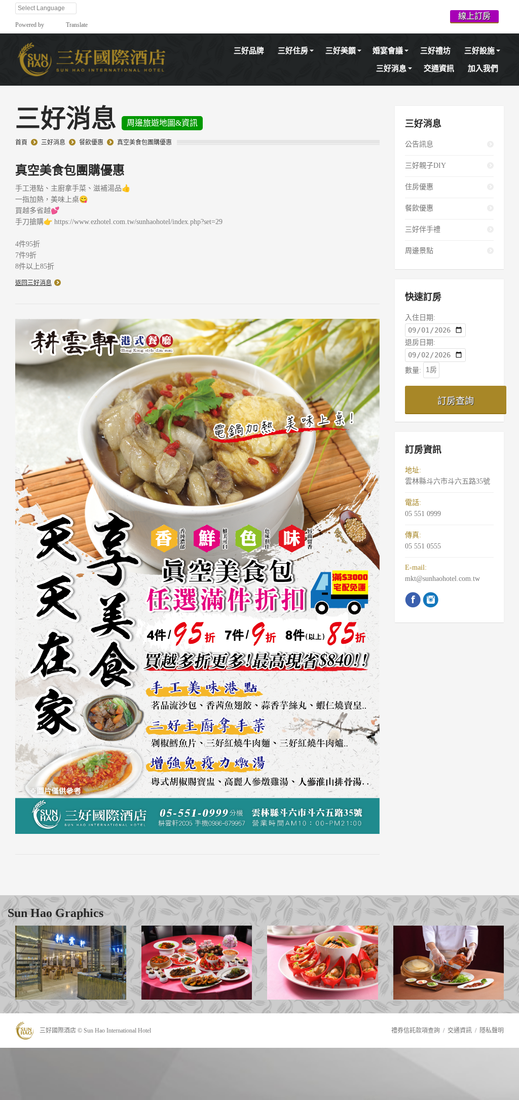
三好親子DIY (425, 165)
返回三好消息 (33, 282)
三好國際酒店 (58, 1030)
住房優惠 (419, 187)
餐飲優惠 (91, 142)
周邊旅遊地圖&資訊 (162, 123)
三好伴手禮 (422, 229)
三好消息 (53, 142)
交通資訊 (460, 1030)
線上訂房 (474, 16)
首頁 (21, 142)
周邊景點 (419, 250)
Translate (77, 24)
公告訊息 (419, 144)
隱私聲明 (491, 1030)
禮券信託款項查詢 (415, 1030)
